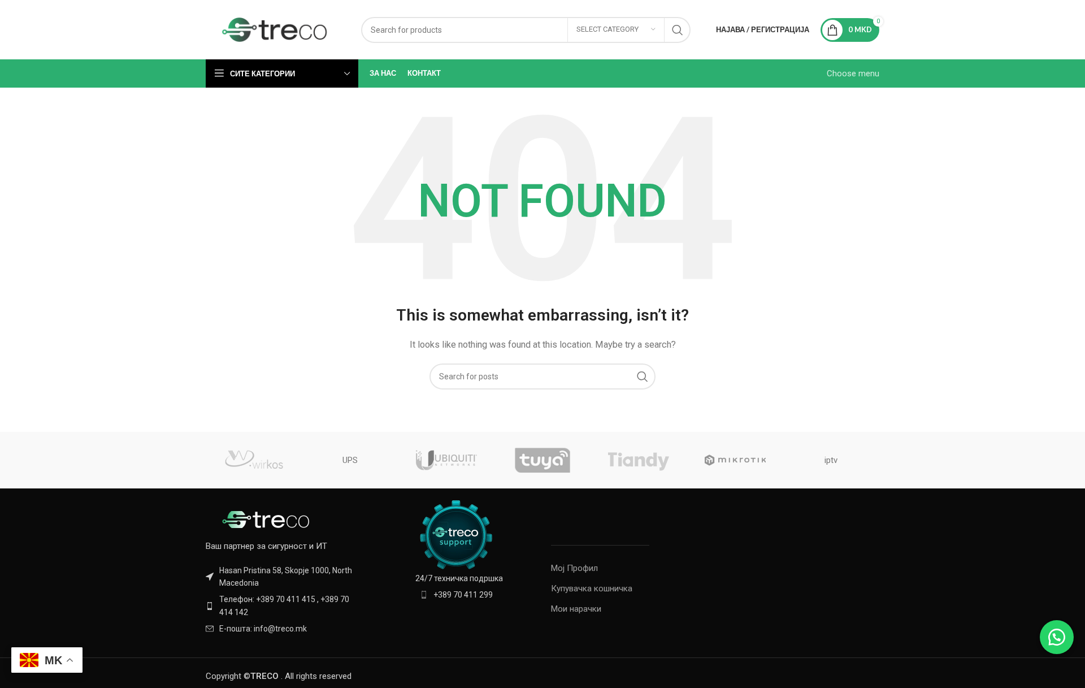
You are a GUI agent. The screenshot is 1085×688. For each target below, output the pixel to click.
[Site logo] (275, 29)
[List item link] (284, 605)
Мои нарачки (576, 609)
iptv (830, 460)
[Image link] (268, 518)
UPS (350, 460)
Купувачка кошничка (591, 588)
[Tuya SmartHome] (542, 460)
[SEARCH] (678, 30)
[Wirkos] (254, 460)
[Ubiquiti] (446, 460)
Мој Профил (574, 568)
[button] (1057, 637)
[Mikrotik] (735, 460)
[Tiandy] (639, 460)
